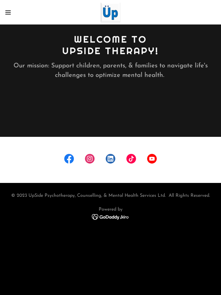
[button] (18, 12)
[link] (110, 12)
